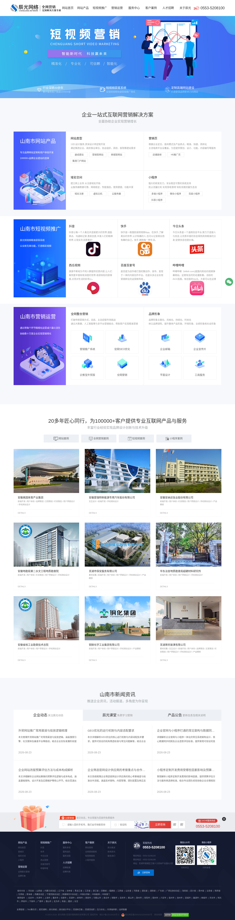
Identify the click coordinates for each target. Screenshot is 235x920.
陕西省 (217, 891)
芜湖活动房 (90, 909)
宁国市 (32, 901)
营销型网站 (97, 154)
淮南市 (88, 898)
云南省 (209, 891)
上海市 (47, 898)
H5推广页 (175, 154)
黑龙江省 (78, 891)
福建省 (112, 891)
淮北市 (106, 898)
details (22, 513)
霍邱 (70, 901)
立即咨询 (160, 824)
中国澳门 (106, 894)
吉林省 (69, 891)
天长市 (212, 898)
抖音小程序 (157, 200)
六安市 (163, 898)
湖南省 (153, 891)
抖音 (42, 848)
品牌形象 (22, 876)
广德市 (40, 901)
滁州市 (139, 898)
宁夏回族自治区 (53, 894)
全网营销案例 (91, 852)
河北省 (31, 891)
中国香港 (96, 894)
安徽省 (104, 891)
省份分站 (21, 891)
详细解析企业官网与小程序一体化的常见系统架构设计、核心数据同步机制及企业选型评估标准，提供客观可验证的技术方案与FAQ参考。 (186, 741)
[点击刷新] (141, 824)
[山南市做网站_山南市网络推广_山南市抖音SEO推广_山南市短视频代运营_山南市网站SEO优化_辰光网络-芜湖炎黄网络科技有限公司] (35, 8)
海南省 (185, 891)
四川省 (193, 891)
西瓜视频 (44, 860)
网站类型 (22, 848)
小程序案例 (90, 860)
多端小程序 (157, 193)
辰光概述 (111, 848)
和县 (64, 901)
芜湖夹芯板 (78, 909)
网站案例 (89, 848)
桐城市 (204, 898)
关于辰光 (185, 8)
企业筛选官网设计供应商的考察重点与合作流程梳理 (117, 770)
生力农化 (101, 909)
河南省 (136, 891)
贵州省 (201, 891)
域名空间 (22, 856)
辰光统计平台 (65, 909)
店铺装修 (157, 154)
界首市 (24, 901)
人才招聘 (168, 8)
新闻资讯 (111, 852)
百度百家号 (45, 864)
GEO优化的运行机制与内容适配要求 (111, 730)
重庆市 (55, 898)
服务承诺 (66, 848)
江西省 (120, 891)
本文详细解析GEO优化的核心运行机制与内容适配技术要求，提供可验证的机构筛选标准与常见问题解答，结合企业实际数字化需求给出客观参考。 (117, 741)
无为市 (56, 901)
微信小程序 (175, 193)
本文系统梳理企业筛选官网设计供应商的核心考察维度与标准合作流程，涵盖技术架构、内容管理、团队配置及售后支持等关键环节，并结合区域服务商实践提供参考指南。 (117, 780)
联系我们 (111, 856)
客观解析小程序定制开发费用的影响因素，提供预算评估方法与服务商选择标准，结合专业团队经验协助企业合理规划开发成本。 (186, 780)
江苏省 (87, 891)
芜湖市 (72, 898)
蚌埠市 (80, 898)
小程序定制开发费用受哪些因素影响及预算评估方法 (187, 770)
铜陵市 (114, 898)
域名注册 (79, 193)
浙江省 (96, 891)
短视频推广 (100, 8)
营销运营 (117, 8)
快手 (42, 852)
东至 (76, 901)
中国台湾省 (85, 894)
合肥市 (64, 898)
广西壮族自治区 (173, 891)
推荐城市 (21, 898)
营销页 (21, 852)
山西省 (39, 891)
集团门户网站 (79, 161)
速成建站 (79, 154)
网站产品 (83, 8)
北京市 (31, 898)
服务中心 (134, 8)
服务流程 (66, 856)
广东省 (161, 891)
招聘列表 (66, 872)
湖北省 (145, 891)
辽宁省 (61, 891)
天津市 (39, 898)
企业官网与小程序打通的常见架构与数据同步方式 (187, 730)
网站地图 (158, 915)
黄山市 (131, 898)
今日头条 (44, 856)
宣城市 (188, 898)
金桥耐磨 (123, 909)
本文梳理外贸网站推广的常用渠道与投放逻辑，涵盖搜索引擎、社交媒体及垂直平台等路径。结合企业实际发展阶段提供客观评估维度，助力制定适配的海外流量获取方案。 (47, 741)
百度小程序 (194, 193)
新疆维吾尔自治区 (70, 894)
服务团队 (66, 852)
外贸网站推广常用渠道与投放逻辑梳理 (42, 730)
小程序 (21, 860)
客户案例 (151, 8)
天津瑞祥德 (112, 909)
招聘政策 (66, 868)
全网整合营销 (24, 872)
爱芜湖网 (43, 909)
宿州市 (155, 898)
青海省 (29, 894)
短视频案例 (90, 856)
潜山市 (48, 901)
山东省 (128, 891)
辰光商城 (53, 909)
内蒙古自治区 (50, 891)
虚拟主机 (97, 193)
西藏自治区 (39, 894)
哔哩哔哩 (44, 868)
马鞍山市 (97, 898)
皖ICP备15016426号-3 (109, 915)
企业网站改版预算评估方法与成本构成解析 (45, 770)
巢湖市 (196, 898)
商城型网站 (116, 154)
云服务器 (116, 193)
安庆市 (122, 898)
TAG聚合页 (32, 909)
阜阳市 (147, 898)
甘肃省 (21, 894)
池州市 (180, 898)
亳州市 (171, 898)
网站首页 (68, 8)
